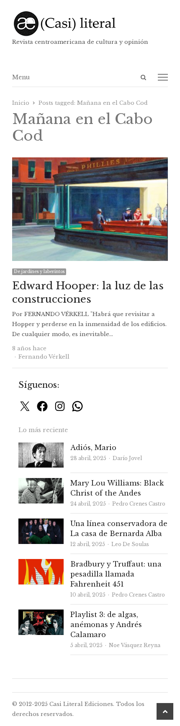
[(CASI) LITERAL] (89, 23)
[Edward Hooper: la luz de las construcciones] (89, 162)
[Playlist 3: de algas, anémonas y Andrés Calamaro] (41, 614)
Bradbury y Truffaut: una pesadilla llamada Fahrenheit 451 (116, 574)
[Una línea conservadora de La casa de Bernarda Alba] (41, 523)
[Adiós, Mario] (41, 447)
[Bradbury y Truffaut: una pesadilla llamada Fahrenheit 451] (41, 563)
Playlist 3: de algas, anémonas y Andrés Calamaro (106, 624)
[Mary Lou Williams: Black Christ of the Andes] (41, 482)
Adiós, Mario (93, 447)
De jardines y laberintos (39, 271)
